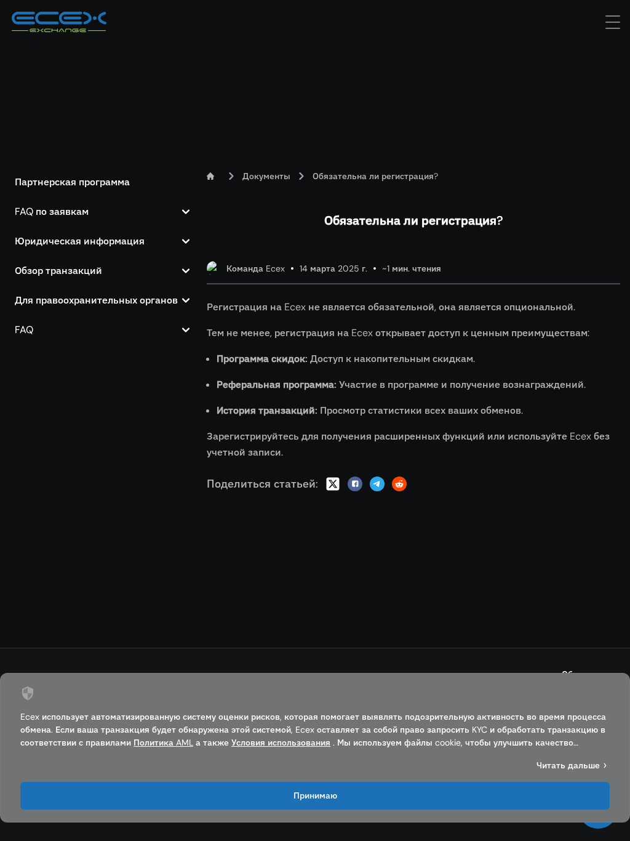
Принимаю (315, 795)
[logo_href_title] (59, 22)
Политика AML (163, 742)
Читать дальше (568, 765)
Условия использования (280, 742)
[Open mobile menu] (612, 22)
